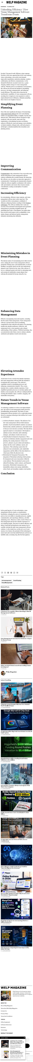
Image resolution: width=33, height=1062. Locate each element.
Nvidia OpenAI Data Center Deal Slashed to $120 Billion (15, 813)
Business (3, 6)
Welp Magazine (11, 672)
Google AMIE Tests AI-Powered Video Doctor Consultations (14, 840)
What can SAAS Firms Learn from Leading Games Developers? (16, 666)
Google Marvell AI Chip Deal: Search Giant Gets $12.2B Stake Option (16, 732)
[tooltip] (2, 572)
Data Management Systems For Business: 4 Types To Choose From (16, 639)
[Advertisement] (16, 55)
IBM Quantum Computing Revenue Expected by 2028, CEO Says (15, 948)
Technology (10, 6)
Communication (5, 173)
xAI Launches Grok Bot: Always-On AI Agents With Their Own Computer (15, 786)
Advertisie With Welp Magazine (9, 1008)
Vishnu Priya (5, 815)
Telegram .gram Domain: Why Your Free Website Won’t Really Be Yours (15, 705)
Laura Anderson (6, 707)
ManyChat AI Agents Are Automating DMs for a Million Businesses (14, 921)
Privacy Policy (4, 1013)
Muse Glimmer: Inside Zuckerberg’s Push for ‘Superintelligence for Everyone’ (14, 867)
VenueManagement (7, 582)
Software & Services (6, 1024)
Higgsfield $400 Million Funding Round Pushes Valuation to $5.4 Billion (14, 759)
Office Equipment (5, 1022)
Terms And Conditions (6, 1016)
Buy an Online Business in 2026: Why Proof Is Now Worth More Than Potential (15, 894)
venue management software (8, 114)
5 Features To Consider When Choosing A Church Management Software (16, 612)
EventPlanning (17, 580)
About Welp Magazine (6, 1005)
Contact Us (4, 1011)
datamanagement (6, 580)
